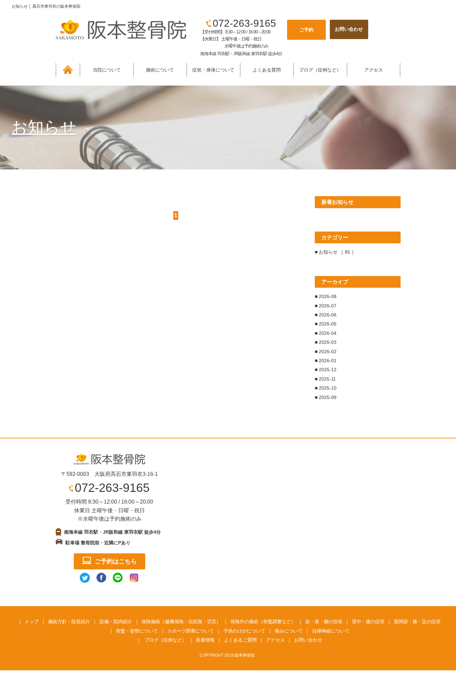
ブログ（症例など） (320, 70)
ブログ (152, 640)
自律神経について (331, 631)
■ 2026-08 (325, 296)
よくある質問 (267, 70)
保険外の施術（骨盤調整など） (263, 621)
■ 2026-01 (325, 360)
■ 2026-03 (325, 342)
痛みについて (289, 631)
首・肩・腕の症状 (324, 621)
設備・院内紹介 (115, 621)
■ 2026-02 (325, 351)
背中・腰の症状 (368, 621)
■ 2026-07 (325, 305)
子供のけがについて (244, 631)
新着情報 (205, 640)
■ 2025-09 (325, 397)
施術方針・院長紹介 (69, 621)
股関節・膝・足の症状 (417, 621)
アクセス (373, 70)
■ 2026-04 (325, 333)
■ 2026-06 (325, 314)
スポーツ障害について (190, 631)
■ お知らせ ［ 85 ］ (335, 252)
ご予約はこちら (116, 561)
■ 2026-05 (325, 323)
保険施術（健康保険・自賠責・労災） (181, 621)
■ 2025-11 (325, 379)
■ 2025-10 (325, 388)
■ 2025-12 (325, 369)
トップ (32, 621)
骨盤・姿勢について (137, 631)
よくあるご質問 (240, 640)
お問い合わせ (308, 640)
